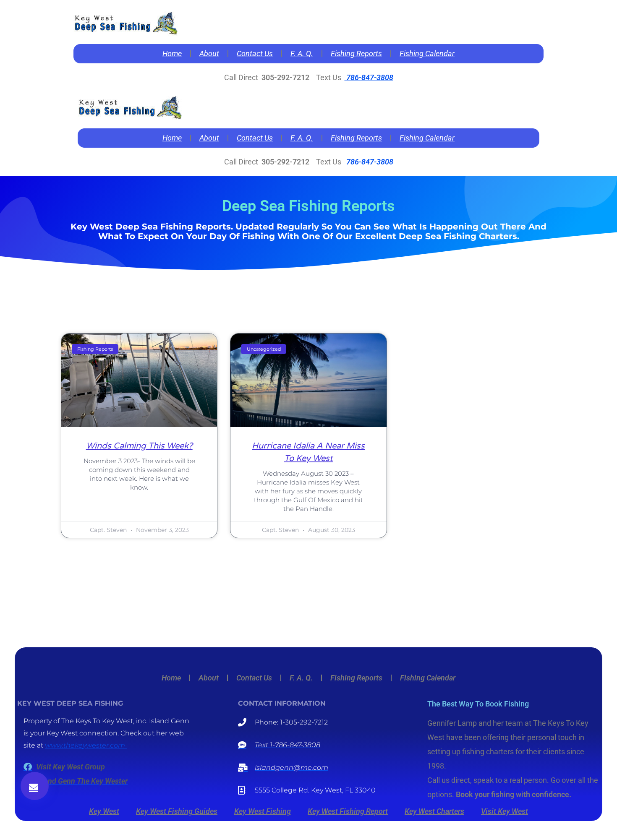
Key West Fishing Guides (176, 811)
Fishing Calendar (427, 53)
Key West (104, 811)
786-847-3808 (369, 77)
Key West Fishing (262, 811)
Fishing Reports (356, 53)
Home (172, 53)
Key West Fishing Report (348, 811)
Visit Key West (504, 811)
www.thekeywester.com (86, 745)
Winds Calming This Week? (139, 446)
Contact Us (255, 53)
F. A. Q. (301, 53)
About (209, 53)
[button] (35, 786)
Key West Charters (434, 811)
